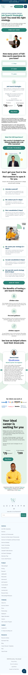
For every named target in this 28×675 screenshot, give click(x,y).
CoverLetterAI (4, 585)
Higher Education (5, 616)
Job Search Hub (4, 640)
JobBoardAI (3, 574)
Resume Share (4, 593)
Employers (3, 613)
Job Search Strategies (6, 553)
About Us (3, 603)
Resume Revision (5, 548)
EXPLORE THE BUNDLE (14, 148)
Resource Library (5, 638)
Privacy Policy (14, 661)
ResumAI (3, 571)
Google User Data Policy (14, 669)
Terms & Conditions (14, 664)
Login (11, 6)
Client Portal (4, 651)
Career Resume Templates (7, 646)
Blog (2, 643)
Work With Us (18, 6)
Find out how (14, 30)
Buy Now (14, 112)
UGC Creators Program (6, 621)
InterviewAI (4, 579)
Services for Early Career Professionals (10, 537)
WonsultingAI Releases (6, 595)
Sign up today (14, 283)
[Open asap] (24, 671)
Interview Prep (4, 556)
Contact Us (3, 628)
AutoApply (3, 587)
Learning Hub (4, 590)
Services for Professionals (7, 534)
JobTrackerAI (4, 582)
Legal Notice (14, 666)
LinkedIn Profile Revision (7, 550)
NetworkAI (3, 576)
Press (2, 608)
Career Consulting (5, 545)
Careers (3, 619)
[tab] (14, 63)
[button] (25, 6)
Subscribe (23, 515)
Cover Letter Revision (6, 558)
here (19, 490)
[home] (3, 6)
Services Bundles (5, 542)
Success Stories (5, 605)
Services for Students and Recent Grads (10, 539)
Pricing (3, 568)
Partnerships (4, 611)
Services (3, 531)
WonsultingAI (4, 566)
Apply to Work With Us (14, 1)
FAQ (2, 648)
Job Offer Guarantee (6, 529)
